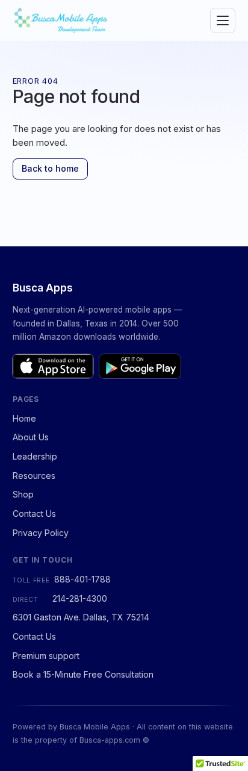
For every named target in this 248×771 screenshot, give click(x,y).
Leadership (35, 456)
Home (24, 418)
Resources (34, 475)
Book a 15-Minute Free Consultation (83, 674)
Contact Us (34, 513)
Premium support (46, 656)
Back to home (50, 168)
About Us (31, 437)
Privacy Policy (41, 533)
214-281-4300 (79, 598)
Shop (23, 494)
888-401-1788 (82, 579)
